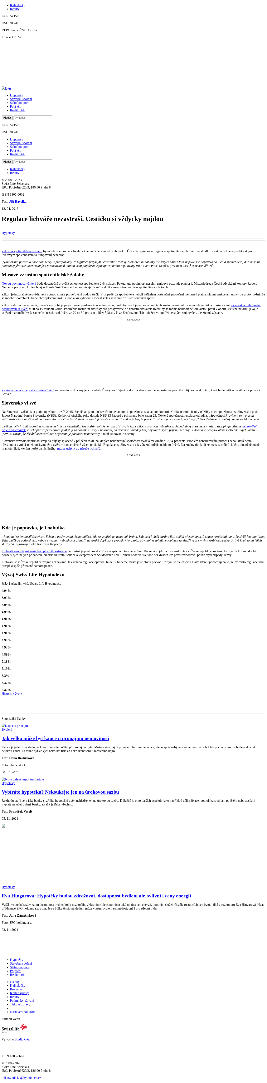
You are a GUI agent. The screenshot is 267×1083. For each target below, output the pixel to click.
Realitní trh (17, 110)
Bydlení (7, 729)
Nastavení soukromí (23, 1012)
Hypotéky (16, 95)
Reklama (16, 989)
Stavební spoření (21, 99)
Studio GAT (23, 1039)
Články (15, 982)
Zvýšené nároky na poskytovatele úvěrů (28, 390)
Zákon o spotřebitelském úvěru (22, 251)
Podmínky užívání (22, 1000)
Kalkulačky (17, 5)
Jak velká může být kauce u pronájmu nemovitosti (55, 738)
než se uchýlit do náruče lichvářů (78, 448)
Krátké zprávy (19, 993)
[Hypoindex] (6, 88)
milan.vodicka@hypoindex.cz (21, 1077)
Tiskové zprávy (20, 1004)
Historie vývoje (12, 693)
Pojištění (15, 106)
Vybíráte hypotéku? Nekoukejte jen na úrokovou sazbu (60, 792)
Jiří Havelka (17, 201)
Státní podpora (19, 102)
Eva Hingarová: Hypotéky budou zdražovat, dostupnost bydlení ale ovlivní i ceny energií (96, 895)
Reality (14, 9)
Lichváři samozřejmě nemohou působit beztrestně (34, 551)
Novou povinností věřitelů (19, 283)
